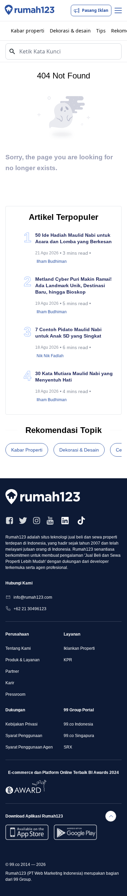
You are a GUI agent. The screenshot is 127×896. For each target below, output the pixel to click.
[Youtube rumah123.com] (50, 520)
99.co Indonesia (78, 724)
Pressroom (15, 694)
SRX (68, 747)
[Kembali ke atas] (110, 816)
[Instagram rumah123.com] (37, 520)
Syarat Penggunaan (23, 735)
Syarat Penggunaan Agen (29, 747)
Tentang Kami (18, 648)
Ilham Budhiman (52, 261)
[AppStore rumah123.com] (26, 832)
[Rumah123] (30, 10)
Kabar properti (27, 30)
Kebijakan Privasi (21, 724)
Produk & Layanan (22, 660)
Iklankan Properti (79, 648)
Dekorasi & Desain (79, 450)
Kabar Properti (26, 450)
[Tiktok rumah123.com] (81, 520)
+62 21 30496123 (30, 608)
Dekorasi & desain (70, 30)
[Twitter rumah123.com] (23, 520)
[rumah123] (46, 496)
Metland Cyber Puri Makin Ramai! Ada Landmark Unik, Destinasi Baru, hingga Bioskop (73, 285)
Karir (9, 683)
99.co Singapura (79, 735)
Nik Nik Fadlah (50, 355)
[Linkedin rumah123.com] (65, 520)
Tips (101, 30)
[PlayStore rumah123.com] (75, 832)
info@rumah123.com (33, 597)
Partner (12, 671)
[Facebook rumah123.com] (9, 520)
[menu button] (118, 10)
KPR (68, 660)
